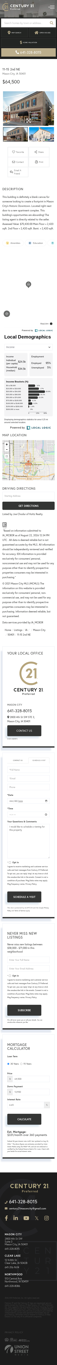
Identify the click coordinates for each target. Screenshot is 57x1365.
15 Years (27, 1063)
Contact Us (24, 730)
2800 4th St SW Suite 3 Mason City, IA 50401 (16, 1241)
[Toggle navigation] (51, 7)
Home (8, 630)
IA (26, 630)
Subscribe (24, 1010)
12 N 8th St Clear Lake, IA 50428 (16, 1261)
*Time (10, 808)
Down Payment (15, 1086)
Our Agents (12, 739)
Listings (18, 630)
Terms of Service (20, 911)
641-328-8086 (12, 1286)
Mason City (39, 630)
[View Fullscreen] (6, 456)
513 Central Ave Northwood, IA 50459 (16, 1280)
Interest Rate (13, 1099)
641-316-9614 (12, 1267)
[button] (52, 23)
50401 (11, 634)
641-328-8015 (19, 710)
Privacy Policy (30, 884)
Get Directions (29, 505)
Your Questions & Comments (22, 821)
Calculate (24, 1119)
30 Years (14, 1063)
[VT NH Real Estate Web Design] (16, 1350)
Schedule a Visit (38, 760)
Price (9, 1073)
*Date (10, 795)
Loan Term (12, 1056)
